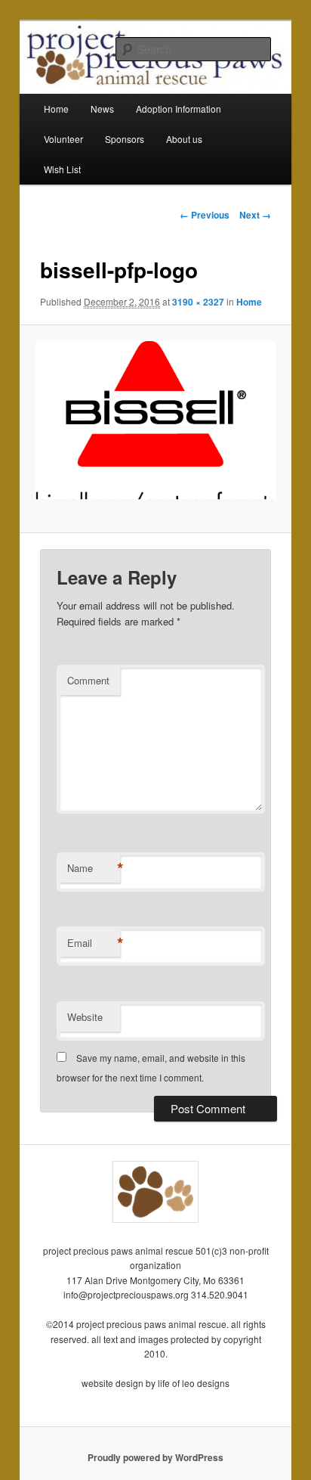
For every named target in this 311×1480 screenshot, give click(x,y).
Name (93, 868)
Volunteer (63, 138)
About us (184, 138)
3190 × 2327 (198, 302)
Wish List (62, 169)
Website (85, 1017)
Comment (88, 680)
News (102, 108)
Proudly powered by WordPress (155, 1457)
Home (56, 108)
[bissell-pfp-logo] (155, 428)
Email (93, 943)
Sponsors (124, 138)
